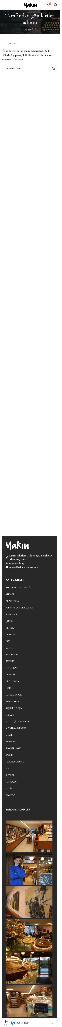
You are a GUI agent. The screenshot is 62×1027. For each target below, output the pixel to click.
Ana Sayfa (28, 29)
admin (30, 22)
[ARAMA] (53, 68)
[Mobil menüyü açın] (4, 5)
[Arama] (55, 5)
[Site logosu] (29, 4)
